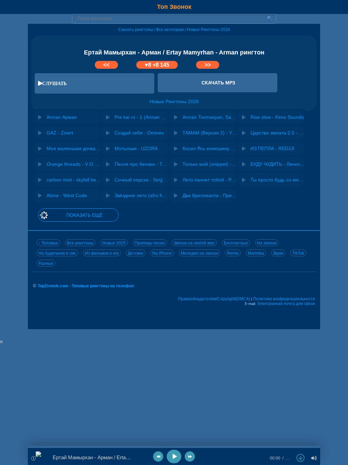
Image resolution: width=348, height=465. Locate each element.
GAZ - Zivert (60, 132)
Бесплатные (236, 243)
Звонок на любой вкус (194, 243)
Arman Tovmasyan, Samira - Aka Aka (209, 117)
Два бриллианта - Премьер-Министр (209, 195)
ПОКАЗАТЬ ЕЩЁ (84, 215)
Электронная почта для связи (286, 303)
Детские (135, 253)
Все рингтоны (80, 243)
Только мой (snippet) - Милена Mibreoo (209, 164)
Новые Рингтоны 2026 (208, 29)
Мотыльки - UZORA (136, 148)
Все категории (170, 29)
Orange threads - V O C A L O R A (74, 164)
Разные (45, 263)
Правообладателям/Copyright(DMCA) (214, 298)
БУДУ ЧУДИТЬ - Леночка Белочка (277, 164)
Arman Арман (62, 117)
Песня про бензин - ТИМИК (142, 164)
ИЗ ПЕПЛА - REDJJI (272, 148)
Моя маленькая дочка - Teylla (74, 148)
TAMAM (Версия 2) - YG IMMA (209, 132)
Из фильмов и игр (102, 253)
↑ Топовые (48, 243)
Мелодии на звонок (199, 253)
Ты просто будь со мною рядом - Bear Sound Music (277, 179)
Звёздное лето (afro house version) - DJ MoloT (142, 195)
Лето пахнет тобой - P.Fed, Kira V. (209, 179)
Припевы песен (150, 243)
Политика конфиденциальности (284, 298)
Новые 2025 (114, 243)
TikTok (298, 253)
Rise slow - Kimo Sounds (277, 117)
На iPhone (162, 253)
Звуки (278, 253)
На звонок (266, 243)
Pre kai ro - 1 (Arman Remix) (142, 117)
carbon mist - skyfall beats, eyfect (74, 179)
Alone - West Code (67, 195)
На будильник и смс (57, 253)
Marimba (256, 253)
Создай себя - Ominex (139, 132)
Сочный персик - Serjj (138, 179)
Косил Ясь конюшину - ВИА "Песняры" (209, 148)
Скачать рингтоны (135, 29)
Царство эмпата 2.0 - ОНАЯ (277, 132)
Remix (233, 253)
